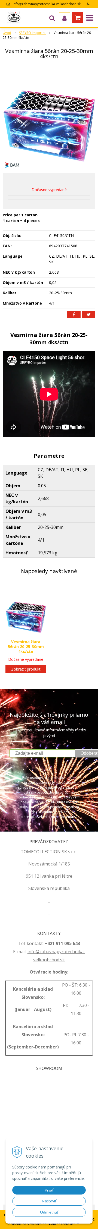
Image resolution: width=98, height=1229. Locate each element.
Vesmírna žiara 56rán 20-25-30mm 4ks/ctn (26, 646)
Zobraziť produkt (26, 669)
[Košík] (77, 17)
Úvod (7, 32)
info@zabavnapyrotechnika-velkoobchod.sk (47, 4)
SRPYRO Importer (32, 32)
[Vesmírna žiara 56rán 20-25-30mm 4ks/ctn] (49, 117)
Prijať (49, 1190)
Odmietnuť (49, 1212)
